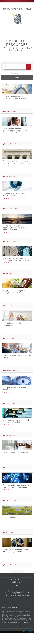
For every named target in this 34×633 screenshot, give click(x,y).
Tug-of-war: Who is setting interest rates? (14, 194)
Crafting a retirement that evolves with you (17, 356)
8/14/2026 (6, 392)
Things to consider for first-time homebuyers (16, 324)
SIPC (17, 607)
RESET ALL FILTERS (17, 73)
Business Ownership (10, 144)
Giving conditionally (11, 517)
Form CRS (4, 602)
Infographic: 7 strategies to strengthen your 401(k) (14, 292)
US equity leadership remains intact (15, 389)
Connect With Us (17, 581)
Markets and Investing (10, 209)
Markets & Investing (10, 241)
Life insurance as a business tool (16, 452)
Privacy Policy (22, 622)
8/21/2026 (6, 232)
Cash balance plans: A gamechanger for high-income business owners (15, 131)
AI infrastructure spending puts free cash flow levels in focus (16, 486)
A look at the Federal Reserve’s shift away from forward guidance (17, 162)
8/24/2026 (6, 165)
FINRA (13, 607)
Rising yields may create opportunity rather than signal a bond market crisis (16, 228)
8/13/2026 (6, 489)
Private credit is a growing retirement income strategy (14, 97)
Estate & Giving (8, 532)
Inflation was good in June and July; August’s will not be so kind (16, 421)
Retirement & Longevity (11, 111)
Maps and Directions (24, 595)
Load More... (17, 571)
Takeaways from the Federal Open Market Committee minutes (17, 259)
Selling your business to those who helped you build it (15, 551)
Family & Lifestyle (9, 338)
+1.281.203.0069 (11, 595)
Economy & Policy (9, 176)
